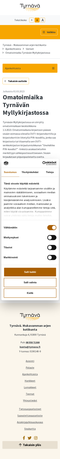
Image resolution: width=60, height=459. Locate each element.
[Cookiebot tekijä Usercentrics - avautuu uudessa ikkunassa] (42, 163)
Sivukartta (30, 428)
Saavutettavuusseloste (30, 415)
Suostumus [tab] (10, 172)
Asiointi (30, 360)
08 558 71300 (33, 342)
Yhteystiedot (30, 400)
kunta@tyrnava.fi (30, 346)
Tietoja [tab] (50, 172)
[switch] (51, 237)
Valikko (51, 32)
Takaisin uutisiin (17, 81)
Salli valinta (30, 282)
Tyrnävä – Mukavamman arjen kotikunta (24, 45)
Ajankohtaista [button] (13, 68)
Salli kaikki (30, 272)
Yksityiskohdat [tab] (30, 172)
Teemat (30, 393)
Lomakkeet (30, 387)
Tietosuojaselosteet (30, 408)
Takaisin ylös (32, 445)
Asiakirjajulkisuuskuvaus (30, 422)
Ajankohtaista (13, 48)
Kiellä (30, 293)
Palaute (30, 367)
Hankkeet (30, 380)
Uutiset (30, 48)
